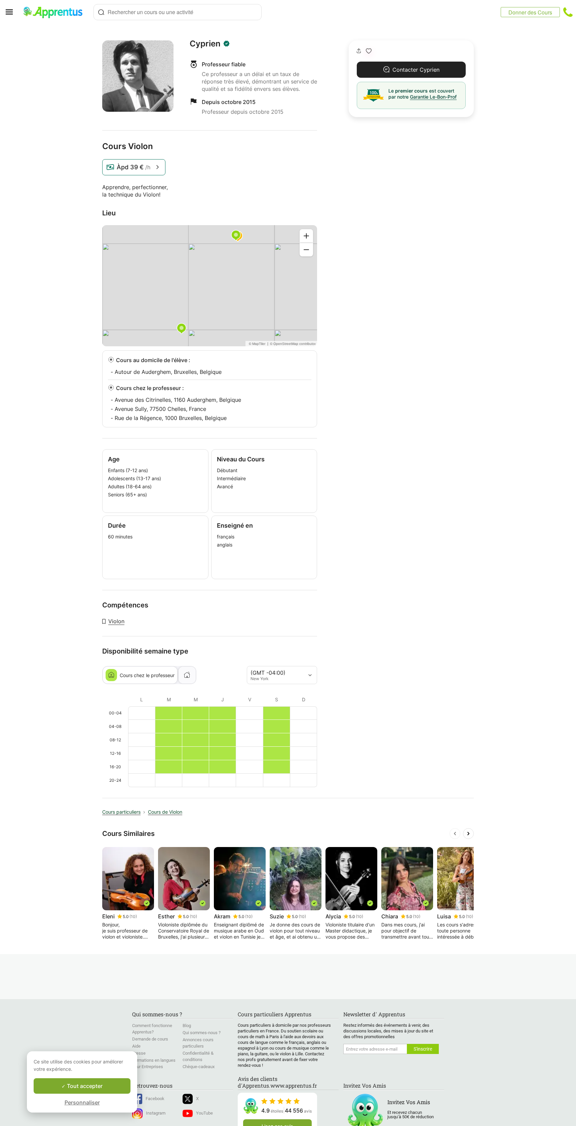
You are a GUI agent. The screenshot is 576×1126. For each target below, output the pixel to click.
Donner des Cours (530, 12)
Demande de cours (150, 1039)
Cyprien (205, 44)
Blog (187, 1025)
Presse (139, 1053)
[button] (369, 51)
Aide (136, 1046)
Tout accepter (84, 1086)
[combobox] (177, 12)
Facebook (155, 1098)
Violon (116, 621)
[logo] (56, 12)
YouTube (204, 1113)
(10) (133, 916)
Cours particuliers (121, 812)
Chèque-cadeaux (199, 1066)
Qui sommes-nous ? (202, 1032)
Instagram (155, 1113)
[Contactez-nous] (568, 12)
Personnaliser (82, 1102)
